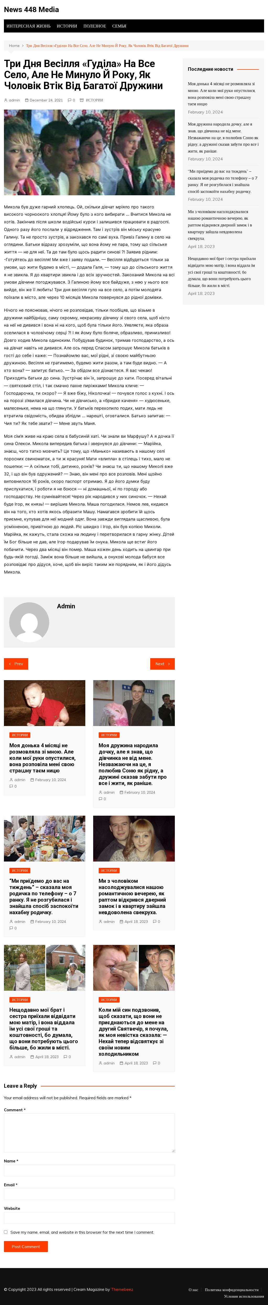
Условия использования (244, 1296)
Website (12, 1208)
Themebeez (122, 1289)
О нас (193, 1290)
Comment (15, 1109)
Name (11, 1160)
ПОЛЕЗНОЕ (94, 26)
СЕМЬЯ (119, 26)
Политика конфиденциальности (232, 1290)
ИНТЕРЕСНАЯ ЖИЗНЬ (29, 26)
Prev (18, 663)
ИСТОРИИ (67, 26)
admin (14, 100)
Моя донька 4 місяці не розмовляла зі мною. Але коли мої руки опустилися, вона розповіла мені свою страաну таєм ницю (42, 758)
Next (159, 663)
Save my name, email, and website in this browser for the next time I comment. (82, 1232)
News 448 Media (31, 9)
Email (11, 1184)
